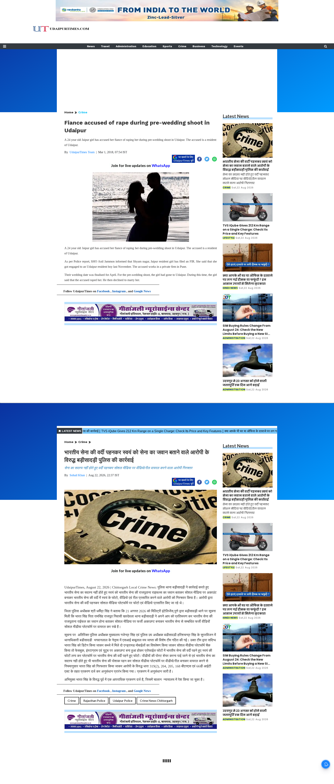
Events (238, 46)
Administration (126, 46)
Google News (142, 291)
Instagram (119, 291)
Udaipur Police (122, 700)
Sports (167, 46)
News (91, 46)
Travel (105, 46)
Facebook (103, 291)
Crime (182, 46)
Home (68, 112)
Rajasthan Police (94, 700)
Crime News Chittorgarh (156, 700)
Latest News (236, 116)
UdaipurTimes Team (82, 152)
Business (199, 46)
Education (149, 46)
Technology (219, 46)
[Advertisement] (167, 76)
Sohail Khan (77, 475)
